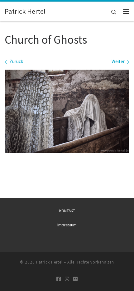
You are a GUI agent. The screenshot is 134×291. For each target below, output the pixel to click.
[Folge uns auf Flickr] (75, 279)
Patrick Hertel (49, 262)
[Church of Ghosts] (67, 111)
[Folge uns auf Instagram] (67, 279)
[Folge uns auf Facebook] (58, 279)
